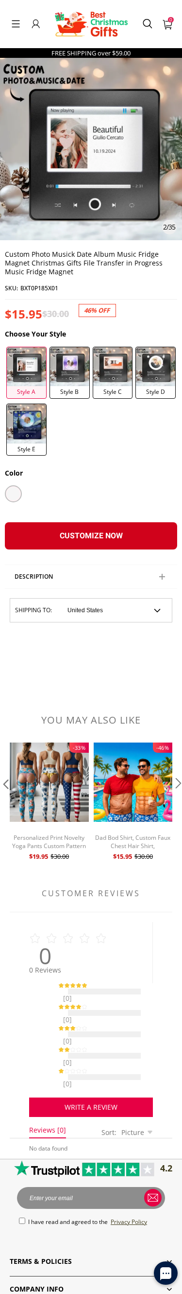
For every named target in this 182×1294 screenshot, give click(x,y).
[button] (15, 24)
